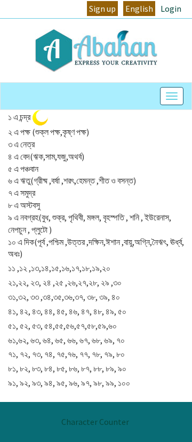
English (139, 8)
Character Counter (95, 421)
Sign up (102, 8)
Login (171, 8)
